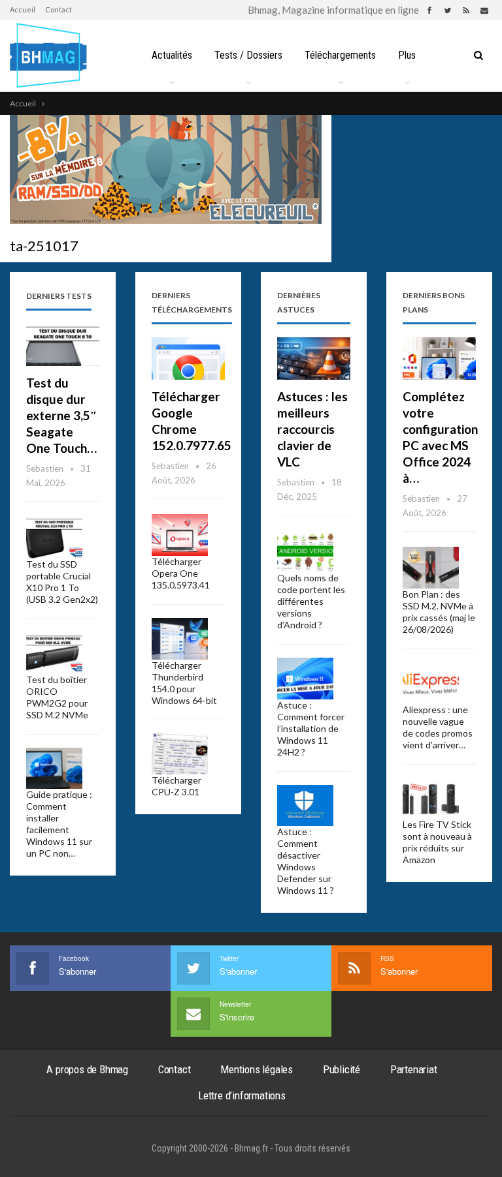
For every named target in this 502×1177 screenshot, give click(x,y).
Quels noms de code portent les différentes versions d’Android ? (311, 601)
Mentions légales (256, 1069)
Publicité (341, 1069)
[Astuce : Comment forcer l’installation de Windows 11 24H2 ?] (305, 678)
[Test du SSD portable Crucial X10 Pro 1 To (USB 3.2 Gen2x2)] (54, 537)
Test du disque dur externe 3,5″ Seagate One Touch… (61, 415)
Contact (58, 9)
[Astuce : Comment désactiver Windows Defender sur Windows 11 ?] (305, 806)
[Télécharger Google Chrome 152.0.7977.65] (188, 358)
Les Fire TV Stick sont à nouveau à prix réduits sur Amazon (437, 842)
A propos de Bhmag (87, 1069)
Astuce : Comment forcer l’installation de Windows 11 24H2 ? (310, 728)
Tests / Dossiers (248, 55)
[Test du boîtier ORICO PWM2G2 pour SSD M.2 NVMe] (54, 653)
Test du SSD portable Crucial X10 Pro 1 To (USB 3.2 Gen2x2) (62, 581)
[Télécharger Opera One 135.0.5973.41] (180, 535)
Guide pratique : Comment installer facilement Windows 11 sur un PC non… (59, 824)
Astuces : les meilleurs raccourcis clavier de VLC (312, 429)
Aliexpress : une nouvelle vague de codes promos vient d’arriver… (438, 727)
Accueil (22, 9)
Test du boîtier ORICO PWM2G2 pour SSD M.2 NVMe (57, 697)
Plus (407, 55)
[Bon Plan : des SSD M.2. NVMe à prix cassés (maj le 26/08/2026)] (431, 567)
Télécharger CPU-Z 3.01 (176, 785)
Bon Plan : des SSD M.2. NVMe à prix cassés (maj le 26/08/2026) (439, 611)
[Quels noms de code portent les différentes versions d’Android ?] (305, 551)
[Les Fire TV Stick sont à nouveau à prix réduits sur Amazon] (431, 798)
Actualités (172, 55)
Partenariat (413, 1069)
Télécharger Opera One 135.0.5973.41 (181, 573)
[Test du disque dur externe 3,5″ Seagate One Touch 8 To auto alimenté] (62, 345)
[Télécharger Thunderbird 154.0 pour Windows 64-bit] (180, 639)
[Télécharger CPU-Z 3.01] (180, 754)
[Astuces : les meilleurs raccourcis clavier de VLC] (313, 358)
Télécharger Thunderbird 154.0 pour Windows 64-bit (184, 683)
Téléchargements (340, 55)
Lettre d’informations (242, 1095)
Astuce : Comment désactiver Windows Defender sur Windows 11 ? (305, 861)
